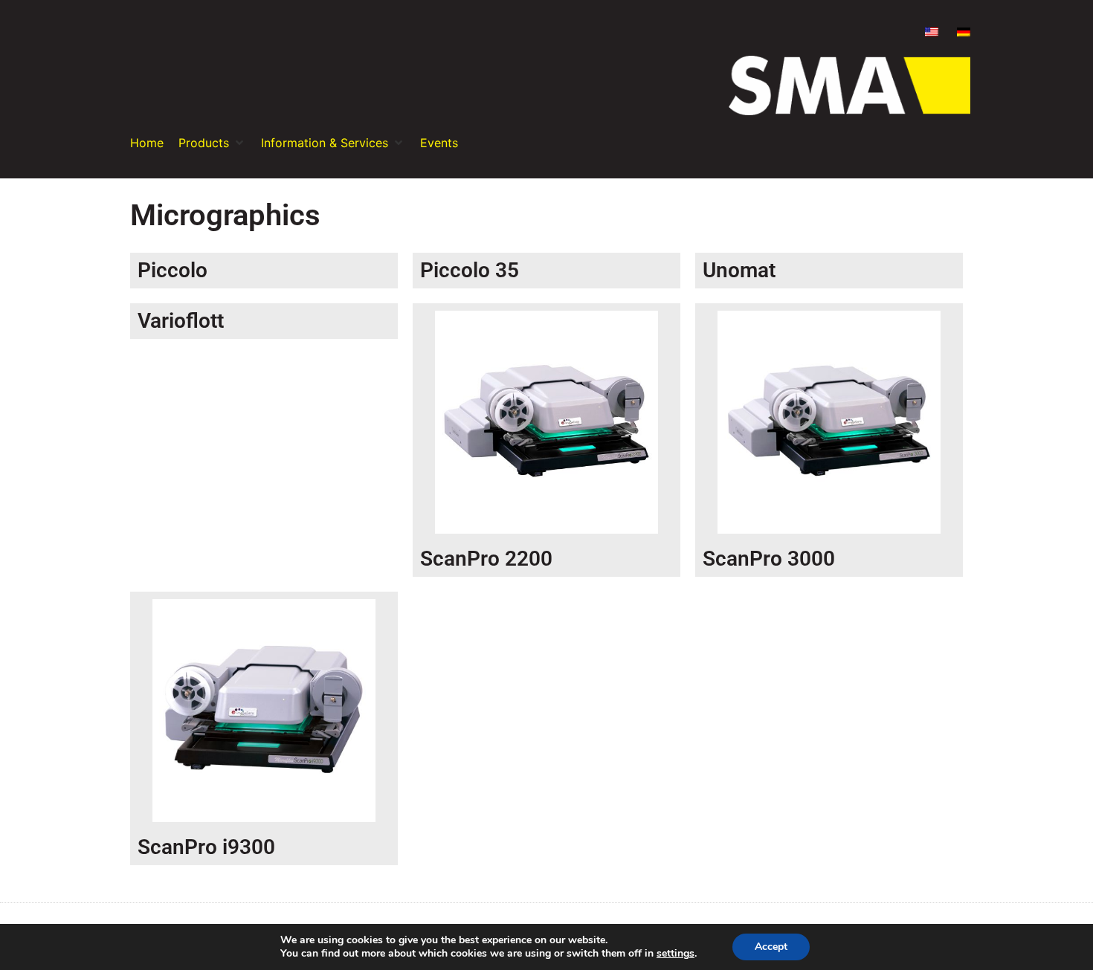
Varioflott (181, 320)
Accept (771, 947)
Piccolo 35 (469, 270)
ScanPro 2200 (486, 558)
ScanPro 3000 (769, 558)
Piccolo (172, 270)
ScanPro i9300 (206, 847)
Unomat (739, 270)
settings (675, 953)
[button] (212, 142)
